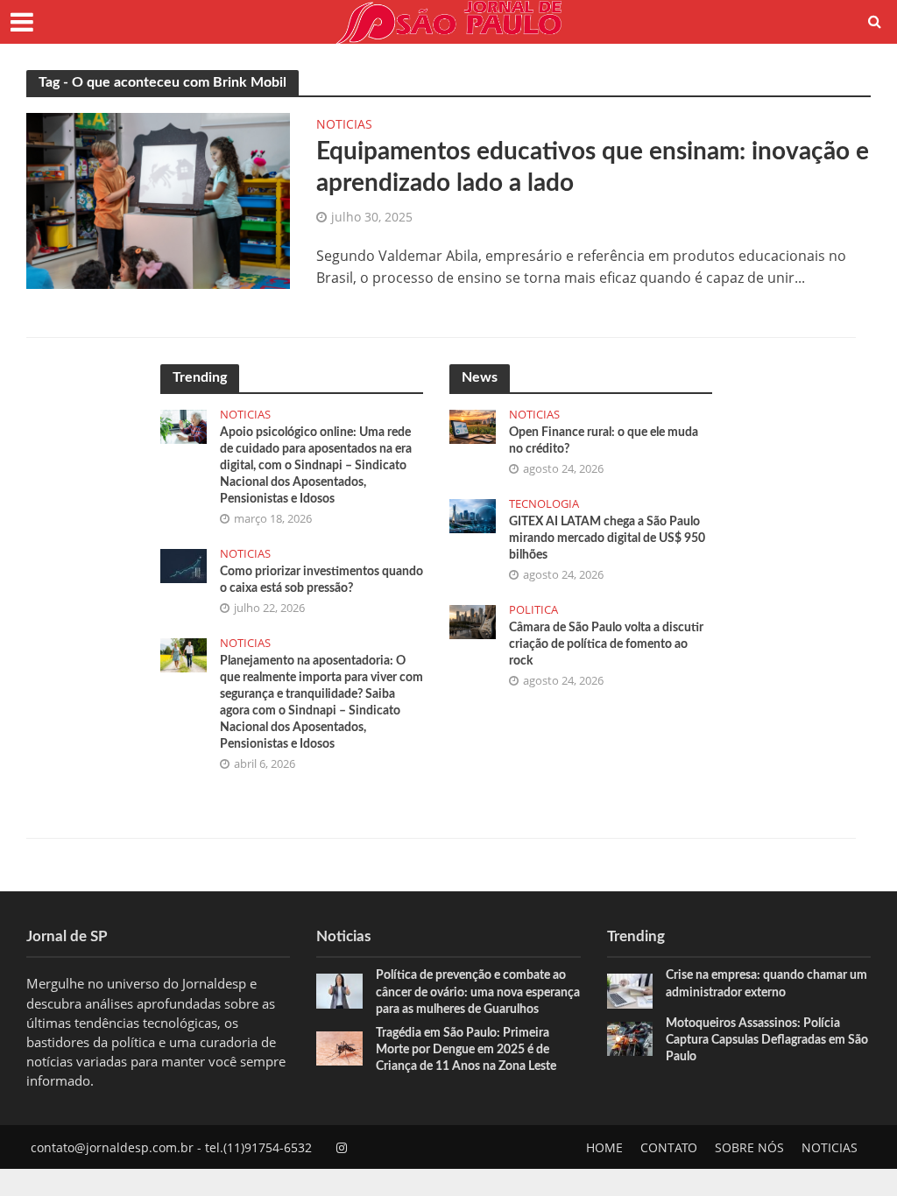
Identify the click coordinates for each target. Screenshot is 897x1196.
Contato (668, 1147)
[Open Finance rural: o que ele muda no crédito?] (472, 424)
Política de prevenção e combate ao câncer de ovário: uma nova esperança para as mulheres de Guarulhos (478, 992)
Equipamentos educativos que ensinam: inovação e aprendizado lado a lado (592, 167)
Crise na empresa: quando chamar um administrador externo (766, 983)
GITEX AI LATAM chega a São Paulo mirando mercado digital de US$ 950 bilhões (607, 538)
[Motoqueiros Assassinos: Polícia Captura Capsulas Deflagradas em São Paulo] (630, 1036)
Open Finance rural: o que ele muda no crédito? (603, 440)
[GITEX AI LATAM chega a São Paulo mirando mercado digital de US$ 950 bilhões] (472, 514)
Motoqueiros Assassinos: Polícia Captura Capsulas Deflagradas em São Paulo (767, 1040)
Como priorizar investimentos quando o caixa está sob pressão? (321, 580)
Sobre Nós (749, 1147)
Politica (533, 609)
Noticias (344, 125)
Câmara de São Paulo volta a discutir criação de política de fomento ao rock (606, 644)
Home (604, 1147)
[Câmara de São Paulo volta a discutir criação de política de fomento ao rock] (472, 620)
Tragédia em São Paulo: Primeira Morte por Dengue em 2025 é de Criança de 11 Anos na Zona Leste (466, 1050)
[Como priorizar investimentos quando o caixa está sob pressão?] (183, 564)
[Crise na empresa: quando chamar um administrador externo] (630, 989)
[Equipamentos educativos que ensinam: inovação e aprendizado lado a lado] (158, 199)
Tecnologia (544, 503)
